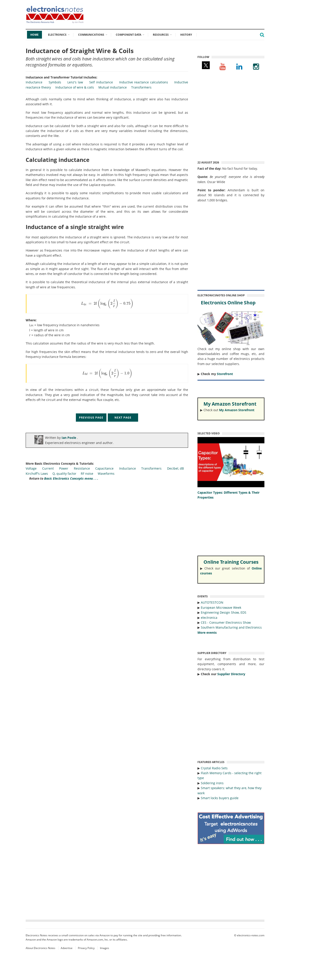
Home (34, 35)
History (186, 35)
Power (63, 468)
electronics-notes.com (250, 935)
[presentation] (107, 303)
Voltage (31, 468)
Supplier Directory (231, 674)
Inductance (34, 82)
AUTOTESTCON (212, 602)
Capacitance (104, 468)
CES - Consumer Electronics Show (226, 622)
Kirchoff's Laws (37, 473)
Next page (123, 417)
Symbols (55, 82)
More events (207, 632)
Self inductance (101, 82)
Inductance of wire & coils (74, 87)
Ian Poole (69, 437)
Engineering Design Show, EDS (223, 612)
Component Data (128, 35)
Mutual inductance (112, 87)
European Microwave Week (221, 607)
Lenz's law (75, 82)
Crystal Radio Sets (214, 768)
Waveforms (106, 473)
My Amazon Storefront (236, 410)
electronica (209, 617)
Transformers (141, 87)
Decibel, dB (175, 468)
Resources (161, 35)
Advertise (67, 948)
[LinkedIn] (239, 66)
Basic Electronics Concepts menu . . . (71, 478)
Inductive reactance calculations (143, 82)
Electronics (57, 35)
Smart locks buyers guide (220, 798)
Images (104, 948)
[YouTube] (222, 66)
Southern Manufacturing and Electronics (231, 627)
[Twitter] (205, 66)
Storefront (225, 374)
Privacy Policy (86, 948)
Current (48, 468)
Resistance (82, 468)
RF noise (87, 473)
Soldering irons (212, 783)
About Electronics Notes (40, 948)
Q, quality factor (64, 473)
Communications (91, 35)
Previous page (91, 417)
